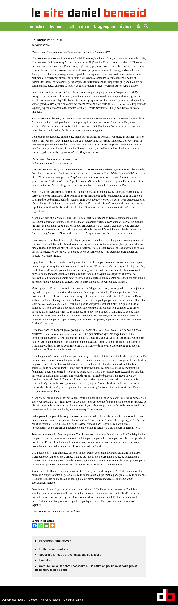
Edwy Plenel (43, 44)
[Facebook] (34, 525)
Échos (126, 26)
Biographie (104, 26)
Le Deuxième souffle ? (53, 549)
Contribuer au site (73, 599)
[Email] (46, 525)
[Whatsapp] (40, 525)
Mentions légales (50, 599)
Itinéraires (45, 560)
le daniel (89, 13)
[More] (52, 525)
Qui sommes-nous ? (13, 599)
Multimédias (77, 26)
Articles (37, 26)
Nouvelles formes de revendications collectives (70, 554)
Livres (55, 26)
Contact (33, 599)
